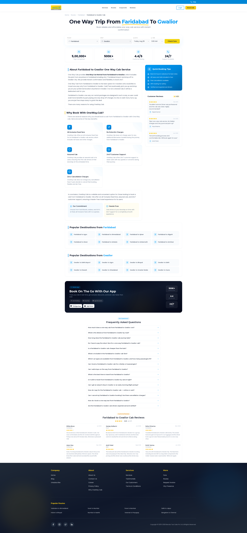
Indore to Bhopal (56, 513)
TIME (153, 38)
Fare (165, 475)
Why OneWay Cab (95, 490)
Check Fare (172, 41)
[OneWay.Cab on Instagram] (59, 524)
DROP (101, 38)
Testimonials (130, 479)
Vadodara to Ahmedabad (59, 508)
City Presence (168, 486)
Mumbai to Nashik (94, 513)
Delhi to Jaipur (166, 508)
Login (180, 8)
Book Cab (190, 8)
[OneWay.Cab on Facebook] (53, 524)
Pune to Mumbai (130, 508)
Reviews (133, 8)
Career (91, 482)
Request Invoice (169, 482)
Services (105, 8)
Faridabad (81, 15)
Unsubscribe (55, 482)
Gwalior (108, 255)
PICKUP (69, 38)
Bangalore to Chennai (169, 513)
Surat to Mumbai (93, 508)
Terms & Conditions (133, 486)
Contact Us (92, 479)
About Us (91, 475)
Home (67, 15)
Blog (52, 479)
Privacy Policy (93, 486)
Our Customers (131, 482)
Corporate (123, 8)
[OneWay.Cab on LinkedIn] (71, 524)
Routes (113, 8)
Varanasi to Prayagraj (132, 513)
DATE (136, 38)
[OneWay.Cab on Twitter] (65, 524)
